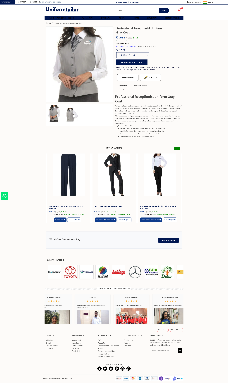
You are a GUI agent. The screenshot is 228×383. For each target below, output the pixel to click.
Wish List (75, 350)
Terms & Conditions (106, 358)
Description (123, 86)
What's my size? (128, 77)
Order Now (59, 221)
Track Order (76, 353)
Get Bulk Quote (72, 221)
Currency (210, 2)
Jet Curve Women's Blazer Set (108, 206)
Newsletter (76, 344)
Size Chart (153, 77)
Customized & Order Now (131, 62)
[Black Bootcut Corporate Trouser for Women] (68, 175)
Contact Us (128, 342)
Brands (48, 344)
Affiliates (49, 342)
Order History (77, 347)
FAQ (99, 342)
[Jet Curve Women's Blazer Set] (114, 175)
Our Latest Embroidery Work (127, 46)
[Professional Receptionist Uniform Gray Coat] (54, 113)
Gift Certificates (52, 347)
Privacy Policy (103, 355)
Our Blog (49, 350)
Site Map (127, 347)
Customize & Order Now (105, 221)
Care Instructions (140, 86)
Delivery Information (106, 353)
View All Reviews (177, 332)
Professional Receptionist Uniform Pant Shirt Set (158, 207)
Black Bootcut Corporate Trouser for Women (66, 207)
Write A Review (168, 242)
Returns (127, 344)
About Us (101, 344)
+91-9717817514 (22, 2)
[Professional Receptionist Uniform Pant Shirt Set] (159, 175)
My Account (76, 342)
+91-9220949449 (34, 2)
